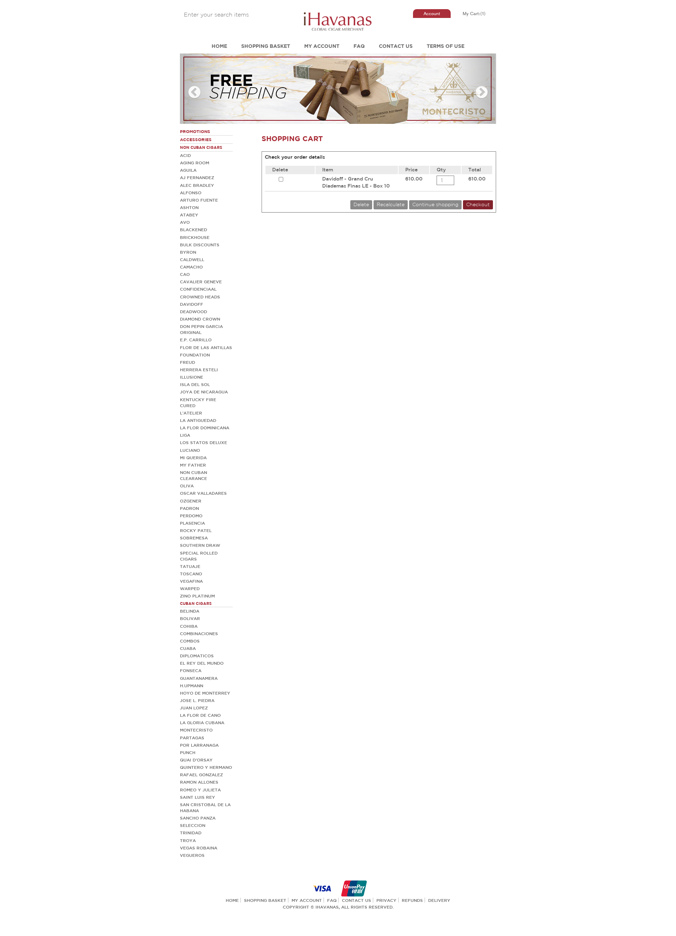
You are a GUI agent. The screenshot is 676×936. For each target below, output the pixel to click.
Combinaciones (199, 633)
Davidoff (191, 304)
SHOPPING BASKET (265, 46)
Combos (190, 640)
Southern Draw (200, 545)
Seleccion (192, 825)
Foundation (195, 354)
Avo (185, 222)
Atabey (189, 214)
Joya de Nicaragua (204, 391)
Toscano (191, 573)
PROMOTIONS (195, 131)
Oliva (187, 485)
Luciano (190, 450)
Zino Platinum (197, 595)
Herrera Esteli (199, 369)
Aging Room (194, 162)
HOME (219, 46)
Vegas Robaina (198, 847)
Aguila (188, 169)
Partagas (192, 737)
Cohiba (189, 626)
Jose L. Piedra (197, 700)
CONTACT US (396, 46)
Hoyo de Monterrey (205, 692)
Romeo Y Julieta (200, 789)
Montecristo (196, 729)
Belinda (189, 610)
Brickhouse (194, 237)
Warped (190, 588)
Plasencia (192, 522)
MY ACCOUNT (321, 46)
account (432, 13)
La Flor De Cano (200, 715)
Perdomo (191, 515)
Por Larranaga (199, 744)
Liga (185, 434)
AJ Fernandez (197, 177)
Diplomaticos (197, 655)
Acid (185, 155)
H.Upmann (191, 685)
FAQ (359, 46)
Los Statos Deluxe (203, 442)
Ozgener (190, 500)
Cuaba (188, 648)
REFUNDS (412, 900)
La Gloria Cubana (202, 722)
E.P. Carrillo (196, 339)
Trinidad (190, 832)
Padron (189, 508)
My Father (193, 464)
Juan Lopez (194, 707)
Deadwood (193, 311)
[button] (203, 88)
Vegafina (191, 580)
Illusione (191, 376)
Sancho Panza (197, 817)
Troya (188, 840)
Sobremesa (194, 537)
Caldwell (192, 259)
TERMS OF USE (445, 46)
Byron (188, 251)
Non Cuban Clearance (193, 475)
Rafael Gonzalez (201, 774)
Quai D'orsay (196, 759)
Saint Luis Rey (197, 797)
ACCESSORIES (196, 139)
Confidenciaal (198, 288)
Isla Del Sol (195, 384)
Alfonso (190, 192)
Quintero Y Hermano (206, 767)
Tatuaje (190, 566)
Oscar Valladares (203, 493)
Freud (187, 362)
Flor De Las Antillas (206, 347)
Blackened (193, 229)
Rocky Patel (196, 530)
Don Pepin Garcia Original (201, 329)
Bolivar (190, 618)
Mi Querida (193, 457)
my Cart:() (474, 13)
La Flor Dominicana (204, 427)
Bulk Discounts (199, 244)
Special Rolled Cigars (199, 555)
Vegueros (192, 855)
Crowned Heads (200, 296)
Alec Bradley (197, 185)
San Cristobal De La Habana (205, 807)
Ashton (189, 207)
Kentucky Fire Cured (198, 402)
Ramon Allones (199, 781)
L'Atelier (191, 412)
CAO (185, 274)
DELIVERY (439, 900)
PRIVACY (386, 900)
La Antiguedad (198, 420)
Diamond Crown (200, 318)
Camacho (191, 266)
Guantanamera (199, 678)
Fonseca (190, 670)
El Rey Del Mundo (202, 662)
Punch (187, 752)
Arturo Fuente (199, 199)
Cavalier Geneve (201, 281)
